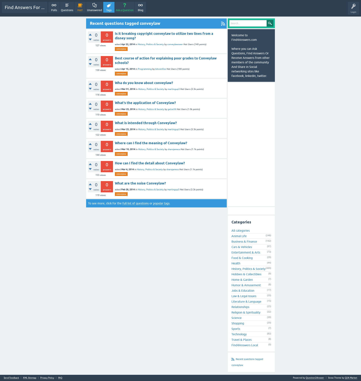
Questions (67, 10)
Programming (145, 69)
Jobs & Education (242, 290)
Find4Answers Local (244, 345)
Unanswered (94, 10)
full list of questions (135, 203)
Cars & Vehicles (241, 247)
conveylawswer (175, 44)
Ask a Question (124, 10)
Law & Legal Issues (243, 296)
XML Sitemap (29, 378)
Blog (140, 10)
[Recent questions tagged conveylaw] (223, 23)
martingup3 (174, 89)
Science (236, 318)
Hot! (80, 10)
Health (235, 263)
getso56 (172, 109)
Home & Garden (242, 279)
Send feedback (11, 378)
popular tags (161, 203)
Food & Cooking (242, 258)
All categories (240, 230)
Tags (108, 10)
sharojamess (174, 149)
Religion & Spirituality (245, 312)
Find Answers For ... (25, 7)
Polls (54, 10)
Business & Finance (244, 241)
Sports (235, 328)
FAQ (60, 378)
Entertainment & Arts (245, 252)
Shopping (237, 323)
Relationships (240, 307)
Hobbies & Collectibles (246, 274)
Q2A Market (351, 377)
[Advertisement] (156, 217)
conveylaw (121, 49)
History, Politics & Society (151, 44)
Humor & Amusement (246, 285)
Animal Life (239, 236)
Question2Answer (315, 377)
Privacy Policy (47, 378)
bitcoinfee (160, 69)
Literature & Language (246, 301)
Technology (239, 334)
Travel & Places (241, 339)
